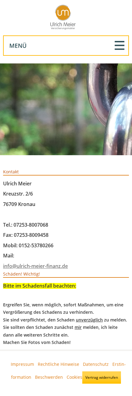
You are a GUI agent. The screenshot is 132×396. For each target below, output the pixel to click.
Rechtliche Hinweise (58, 364)
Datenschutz (96, 364)
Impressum (22, 364)
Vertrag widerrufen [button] (101, 377)
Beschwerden (49, 377)
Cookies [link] (74, 377)
